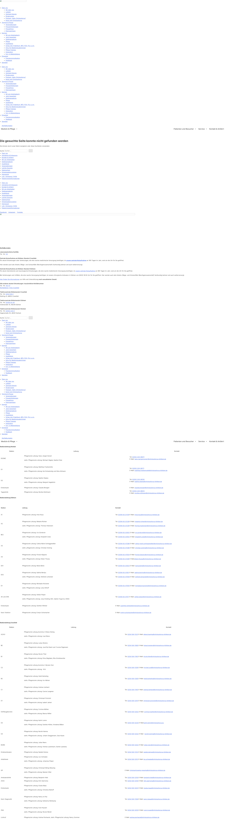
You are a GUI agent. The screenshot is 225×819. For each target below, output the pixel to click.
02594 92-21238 (123, 521)
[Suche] (31, 150)
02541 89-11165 (133, 656)
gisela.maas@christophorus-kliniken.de (157, 788)
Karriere (4, 33)
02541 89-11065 (133, 645)
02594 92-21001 (123, 572)
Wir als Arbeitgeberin (13, 35)
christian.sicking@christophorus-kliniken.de (149, 548)
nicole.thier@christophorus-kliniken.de (156, 656)
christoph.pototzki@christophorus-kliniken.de (159, 701)
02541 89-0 (9, 294)
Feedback (9, 60)
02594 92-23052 (124, 532)
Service (201, 129)
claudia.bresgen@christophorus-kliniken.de (149, 488)
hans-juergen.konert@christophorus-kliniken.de (150, 459)
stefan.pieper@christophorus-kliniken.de (147, 597)
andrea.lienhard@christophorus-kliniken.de (158, 690)
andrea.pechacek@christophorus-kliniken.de (144, 817)
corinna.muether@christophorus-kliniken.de (158, 712)
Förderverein (10, 16)
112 (7, 254)
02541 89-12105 (133, 781)
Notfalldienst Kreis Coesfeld (9, 288)
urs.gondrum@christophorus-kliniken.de (148, 532)
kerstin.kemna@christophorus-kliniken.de (158, 734)
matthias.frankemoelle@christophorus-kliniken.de (151, 470)
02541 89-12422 (133, 712)
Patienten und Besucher (184, 129)
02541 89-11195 (133, 690)
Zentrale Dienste (11, 14)
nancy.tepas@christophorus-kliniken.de (157, 799)
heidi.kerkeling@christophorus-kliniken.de (157, 678)
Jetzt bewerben (11, 37)
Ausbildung (9, 43)
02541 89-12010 (133, 810)
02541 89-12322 (133, 734)
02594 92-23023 (124, 566)
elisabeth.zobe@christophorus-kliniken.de (149, 537)
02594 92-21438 (123, 559)
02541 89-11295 (133, 667)
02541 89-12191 (133, 701)
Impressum (5, 174)
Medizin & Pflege (8, 129)
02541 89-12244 (133, 723)
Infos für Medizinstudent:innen (16, 48)
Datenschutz (6, 170)
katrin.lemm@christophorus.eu (154, 723)
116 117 (8, 286)
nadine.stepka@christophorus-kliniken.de (148, 481)
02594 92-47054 (124, 555)
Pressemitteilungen (12, 27)
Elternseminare (10, 31)
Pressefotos (10, 29)
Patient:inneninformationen (11, 178)
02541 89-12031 (133, 788)
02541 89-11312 (133, 752)
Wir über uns (10, 10)
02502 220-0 (10, 311)
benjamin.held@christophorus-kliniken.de (157, 777)
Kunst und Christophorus (14, 20)
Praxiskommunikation (13, 58)
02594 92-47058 (124, 577)
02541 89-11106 (133, 799)
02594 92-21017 (123, 597)
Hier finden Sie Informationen (9, 279)
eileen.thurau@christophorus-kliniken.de (147, 559)
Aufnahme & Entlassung (9, 155)
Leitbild (8, 12)
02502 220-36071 (138, 457)
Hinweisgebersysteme (9, 172)
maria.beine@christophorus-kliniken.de (148, 566)
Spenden (5, 62)
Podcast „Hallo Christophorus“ (16, 18)
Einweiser (5, 56)
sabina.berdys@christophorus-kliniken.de (148, 572)
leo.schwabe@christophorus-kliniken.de (157, 759)
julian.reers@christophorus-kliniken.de (156, 745)
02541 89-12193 (133, 777)
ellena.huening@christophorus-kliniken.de (157, 634)
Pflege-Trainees (11, 50)
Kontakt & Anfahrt (216, 129)
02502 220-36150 (138, 479)
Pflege (8, 41)
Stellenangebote (11, 39)
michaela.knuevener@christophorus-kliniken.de (150, 586)
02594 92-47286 (124, 543)
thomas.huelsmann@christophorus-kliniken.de (150, 526)
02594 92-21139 (123, 515)
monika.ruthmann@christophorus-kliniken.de (149, 493)
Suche (2, 151)
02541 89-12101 (133, 759)
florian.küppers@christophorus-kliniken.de (149, 555)
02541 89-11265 (133, 678)
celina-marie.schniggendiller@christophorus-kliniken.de (153, 543)
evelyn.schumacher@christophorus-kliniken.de (135, 612)
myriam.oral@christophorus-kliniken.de (157, 667)
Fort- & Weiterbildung (13, 54)
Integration (9, 52)
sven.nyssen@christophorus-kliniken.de (157, 810)
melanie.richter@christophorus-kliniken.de (149, 521)
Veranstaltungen (11, 25)
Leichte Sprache (7, 168)
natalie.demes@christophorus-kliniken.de (157, 752)
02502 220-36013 (138, 491)
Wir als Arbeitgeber (8, 160)
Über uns (5, 8)
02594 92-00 (10, 302)
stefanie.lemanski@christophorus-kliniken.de (150, 577)
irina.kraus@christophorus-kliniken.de (147, 515)
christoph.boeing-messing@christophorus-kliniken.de (147, 770)
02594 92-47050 (124, 586)
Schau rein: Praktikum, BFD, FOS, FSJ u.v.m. (20, 46)
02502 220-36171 (138, 468)
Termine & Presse (7, 22)
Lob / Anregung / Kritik (9, 176)
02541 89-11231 (133, 634)
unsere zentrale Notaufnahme (76, 260)
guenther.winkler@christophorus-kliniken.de (134, 606)
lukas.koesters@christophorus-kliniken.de (157, 645)
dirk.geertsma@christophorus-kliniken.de (157, 781)
